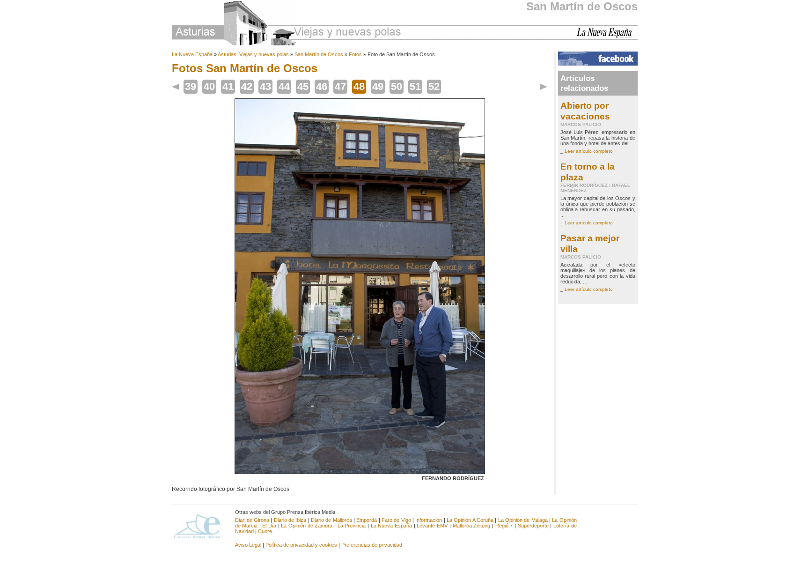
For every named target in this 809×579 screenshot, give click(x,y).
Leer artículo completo (589, 151)
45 (303, 86)
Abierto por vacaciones (585, 110)
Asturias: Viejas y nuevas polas (253, 54)
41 (228, 86)
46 (321, 86)
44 (284, 86)
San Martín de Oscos (582, 6)
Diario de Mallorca (331, 520)
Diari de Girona (252, 520)
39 (190, 86)
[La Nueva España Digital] (607, 36)
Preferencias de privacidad (371, 545)
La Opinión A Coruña (470, 520)
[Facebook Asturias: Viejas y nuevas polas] (598, 64)
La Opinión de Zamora (306, 525)
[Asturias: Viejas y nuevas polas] (286, 24)
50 (396, 86)
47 (340, 86)
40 (209, 86)
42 (246, 86)
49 (377, 86)
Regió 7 (504, 525)
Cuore (265, 531)
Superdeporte (533, 525)
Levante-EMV (432, 525)
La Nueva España (192, 54)
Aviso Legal (248, 545)
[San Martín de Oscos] (360, 472)
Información (428, 520)
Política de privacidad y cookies (301, 545)
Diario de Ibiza (290, 520)
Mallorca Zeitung (472, 525)
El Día (269, 525)
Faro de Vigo (396, 520)
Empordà (366, 520)
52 (434, 86)
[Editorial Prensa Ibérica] (201, 525)
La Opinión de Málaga (523, 520)
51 (415, 86)
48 (359, 86)
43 (265, 86)
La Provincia (352, 525)
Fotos (355, 54)
